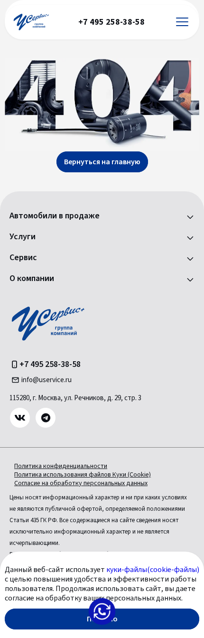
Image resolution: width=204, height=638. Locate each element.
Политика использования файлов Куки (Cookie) (82, 474)
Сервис (23, 257)
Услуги (22, 237)
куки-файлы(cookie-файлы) (152, 569)
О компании (31, 278)
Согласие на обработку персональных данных (81, 483)
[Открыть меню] (182, 22)
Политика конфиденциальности (60, 466)
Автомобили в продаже (54, 216)
